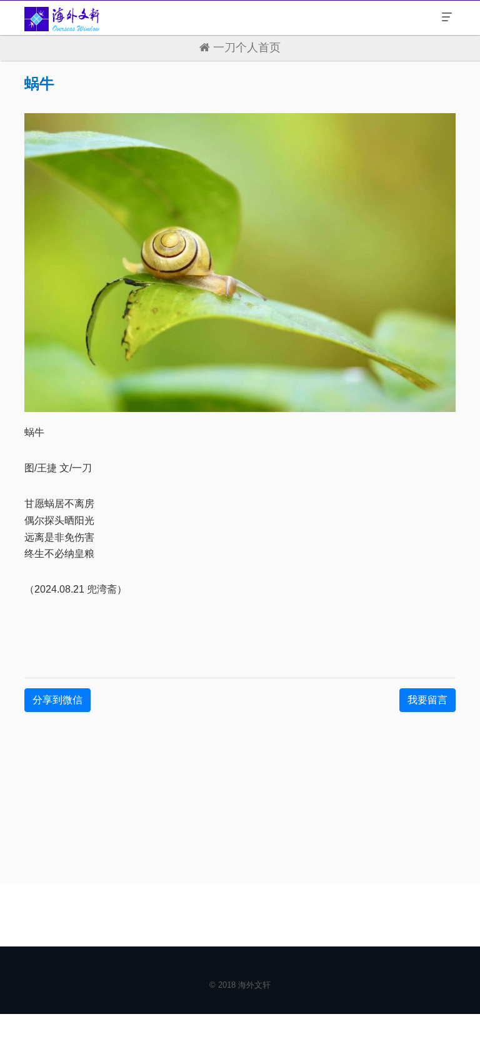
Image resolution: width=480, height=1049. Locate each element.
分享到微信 (57, 700)
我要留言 (428, 700)
